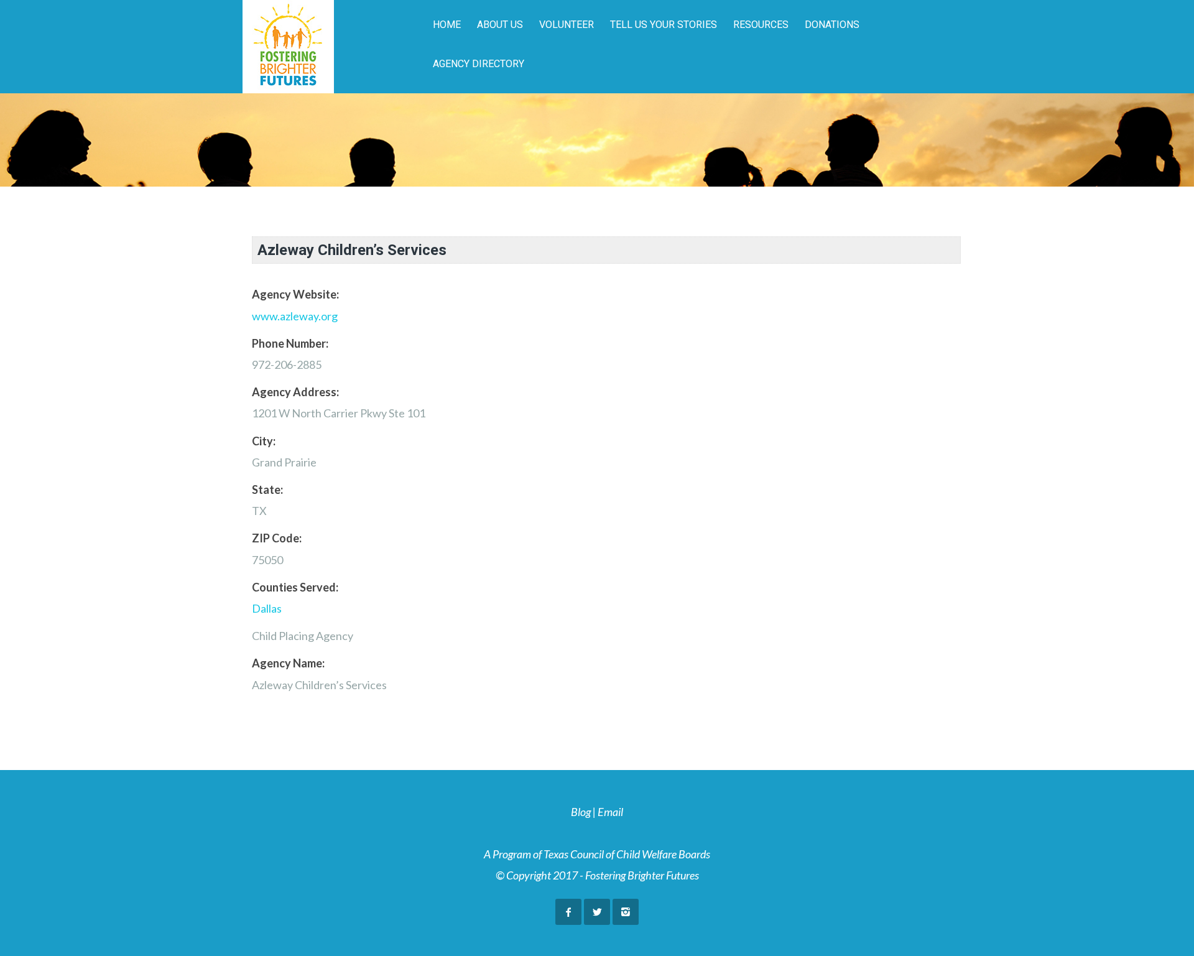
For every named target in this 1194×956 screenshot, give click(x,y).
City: (263, 441)
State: (267, 489)
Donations (832, 24)
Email (610, 812)
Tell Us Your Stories (663, 24)
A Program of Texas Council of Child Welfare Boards (597, 854)
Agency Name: (288, 663)
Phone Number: (290, 343)
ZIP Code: (277, 538)
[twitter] (597, 912)
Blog (581, 812)
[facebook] (568, 912)
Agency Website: (295, 294)
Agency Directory (478, 64)
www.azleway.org (295, 316)
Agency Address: (295, 392)
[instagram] (626, 912)
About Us (500, 24)
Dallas (267, 608)
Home (447, 24)
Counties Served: (295, 587)
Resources (761, 24)
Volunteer (566, 24)
